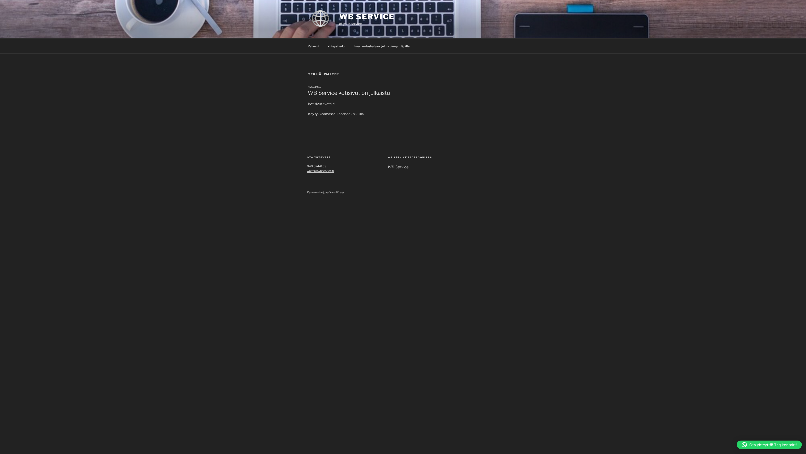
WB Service (367, 16)
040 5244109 (316, 166)
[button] (769, 445)
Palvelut (313, 46)
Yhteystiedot (336, 46)
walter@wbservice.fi (320, 171)
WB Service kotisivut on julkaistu (349, 93)
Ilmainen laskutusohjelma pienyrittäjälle (382, 46)
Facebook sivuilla (350, 114)
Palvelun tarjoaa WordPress (325, 192)
